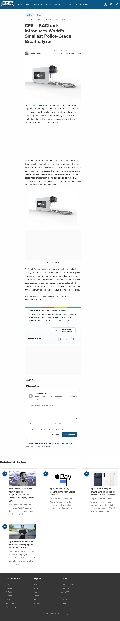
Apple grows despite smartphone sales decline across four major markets (103, 491)
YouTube (9, 592)
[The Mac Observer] (7, 4)
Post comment (69, 434)
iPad (35, 599)
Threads (9, 595)
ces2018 (30, 380)
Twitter (8, 584)
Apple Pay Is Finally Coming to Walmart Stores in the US (62, 491)
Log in (37, 399)
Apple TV (58, 4)
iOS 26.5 (69, 4)
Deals (27, 4)
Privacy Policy (11, 607)
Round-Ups (37, 4)
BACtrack (42, 105)
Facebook (9, 588)
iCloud (63, 603)
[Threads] (67, 339)
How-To (48, 4)
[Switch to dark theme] (111, 4)
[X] (60, 339)
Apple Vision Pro (67, 584)
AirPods (37, 603)
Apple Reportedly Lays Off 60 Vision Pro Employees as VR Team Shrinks (21, 544)
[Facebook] (73, 339)
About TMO (10, 603)
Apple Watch (66, 588)
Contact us (10, 599)
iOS (62, 595)
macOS (64, 599)
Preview (55, 434)
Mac (35, 592)
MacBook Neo (82, 4)
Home (30, 15)
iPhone (36, 595)
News (19, 4)
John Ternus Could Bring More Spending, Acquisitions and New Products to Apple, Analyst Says (21, 494)
